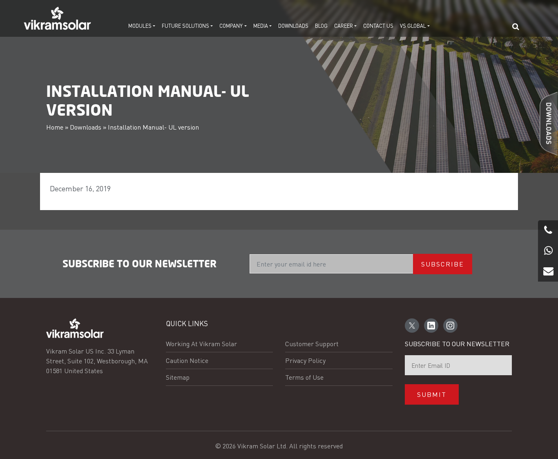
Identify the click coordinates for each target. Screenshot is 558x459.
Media (260, 25)
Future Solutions (185, 25)
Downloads (293, 25)
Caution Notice (187, 360)
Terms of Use (304, 377)
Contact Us (378, 25)
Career (343, 25)
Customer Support (312, 343)
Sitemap (178, 377)
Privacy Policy (305, 360)
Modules (140, 25)
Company (231, 25)
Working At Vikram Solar (201, 343)
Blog (321, 25)
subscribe (442, 264)
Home (54, 127)
